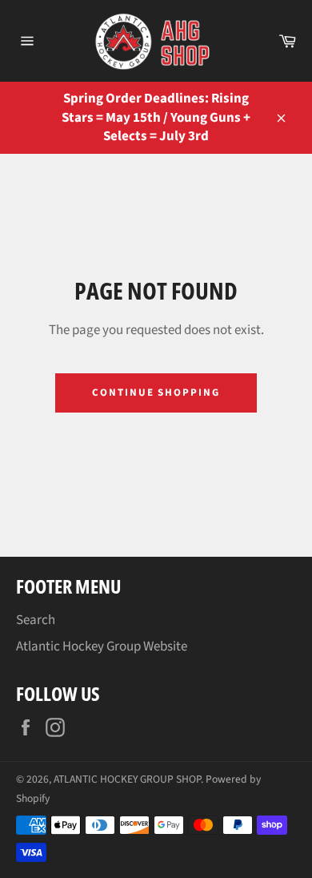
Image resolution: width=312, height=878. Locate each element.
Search (35, 620)
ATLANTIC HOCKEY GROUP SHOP (127, 779)
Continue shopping (156, 392)
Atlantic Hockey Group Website (101, 646)
